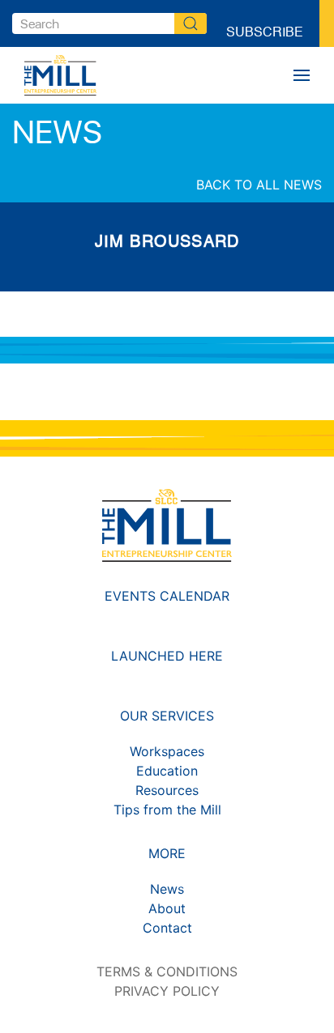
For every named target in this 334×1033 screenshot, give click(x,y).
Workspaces (167, 751)
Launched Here (167, 656)
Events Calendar (167, 596)
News (167, 889)
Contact (167, 928)
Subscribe (264, 23)
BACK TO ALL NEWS (259, 184)
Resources (167, 790)
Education (167, 771)
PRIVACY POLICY (167, 991)
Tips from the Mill (167, 809)
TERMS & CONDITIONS (167, 971)
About (167, 908)
